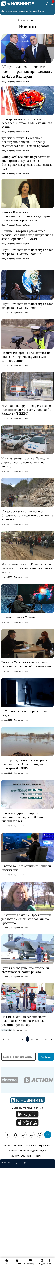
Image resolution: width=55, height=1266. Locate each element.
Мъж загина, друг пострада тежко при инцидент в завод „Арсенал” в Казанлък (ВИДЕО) (26, 409)
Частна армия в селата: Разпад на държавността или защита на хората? (25, 462)
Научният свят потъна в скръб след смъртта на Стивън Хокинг (27, 252)
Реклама (17, 1145)
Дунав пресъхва (9, 11)
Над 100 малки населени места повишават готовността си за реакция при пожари (23, 1021)
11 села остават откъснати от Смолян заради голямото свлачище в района (27, 515)
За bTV (7, 1145)
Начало (23, 20)
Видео (41, 11)
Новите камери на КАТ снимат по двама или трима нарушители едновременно (26, 356)
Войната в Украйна (28, 11)
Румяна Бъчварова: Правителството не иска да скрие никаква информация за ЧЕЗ (25, 216)
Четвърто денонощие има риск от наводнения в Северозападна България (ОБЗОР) (26, 764)
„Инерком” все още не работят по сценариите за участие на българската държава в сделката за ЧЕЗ (26, 162)
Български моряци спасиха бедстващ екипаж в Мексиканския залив (26, 123)
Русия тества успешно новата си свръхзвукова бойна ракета (25, 970)
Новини (33, 20)
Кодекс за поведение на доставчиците (27, 1150)
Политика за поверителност (38, 1145)
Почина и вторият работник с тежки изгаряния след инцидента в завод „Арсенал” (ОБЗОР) (27, 235)
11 (37, 1039)
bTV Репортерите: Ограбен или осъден (24, 713)
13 (46, 1039)
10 (32, 1039)
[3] (52, 4)
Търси (48, 1056)
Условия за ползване (21, 1156)
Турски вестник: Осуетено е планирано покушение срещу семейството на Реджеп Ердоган (25, 142)
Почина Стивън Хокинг (18, 617)
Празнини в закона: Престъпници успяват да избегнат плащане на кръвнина (26, 919)
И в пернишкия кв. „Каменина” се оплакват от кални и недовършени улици (26, 568)
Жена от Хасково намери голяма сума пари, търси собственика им (26, 664)
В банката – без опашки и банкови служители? (26, 868)
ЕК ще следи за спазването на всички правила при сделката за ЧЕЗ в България (26, 71)
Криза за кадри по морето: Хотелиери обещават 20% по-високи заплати (22, 817)
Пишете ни (39, 1156)
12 (41, 1039)
